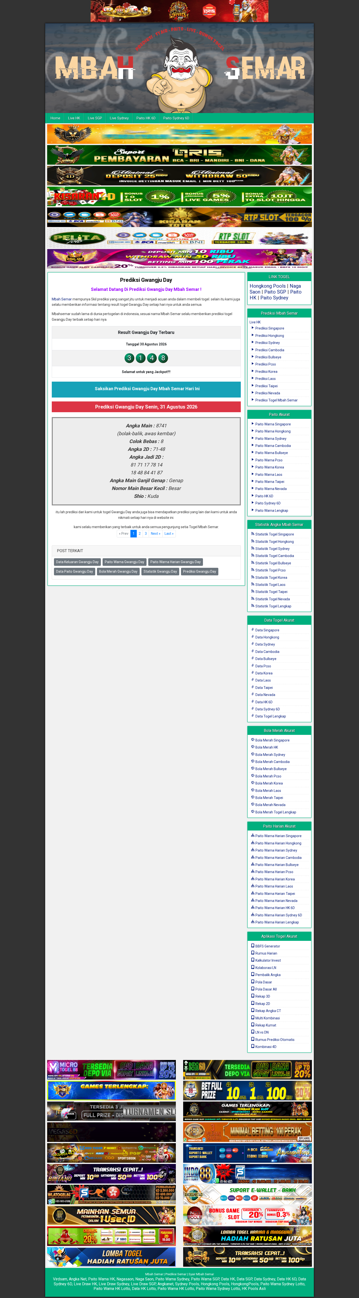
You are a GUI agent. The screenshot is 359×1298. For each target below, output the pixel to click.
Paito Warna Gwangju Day (124, 562)
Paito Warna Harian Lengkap (277, 922)
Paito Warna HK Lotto (112, 1288)
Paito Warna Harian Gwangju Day (175, 562)
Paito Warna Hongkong (273, 431)
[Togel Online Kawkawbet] (111, 1112)
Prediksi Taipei (266, 386)
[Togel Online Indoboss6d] (247, 1070)
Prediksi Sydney (267, 343)
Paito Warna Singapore (273, 424)
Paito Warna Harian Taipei (275, 894)
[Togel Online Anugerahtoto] (247, 1153)
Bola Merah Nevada (270, 805)
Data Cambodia (267, 652)
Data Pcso (263, 666)
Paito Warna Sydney (270, 439)
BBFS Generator (267, 946)
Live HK (74, 118)
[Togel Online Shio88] (247, 1236)
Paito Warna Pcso (269, 460)
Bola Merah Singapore (272, 740)
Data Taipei (264, 688)
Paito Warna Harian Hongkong (278, 843)
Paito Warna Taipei (269, 482)
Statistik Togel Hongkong (274, 542)
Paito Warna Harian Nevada (276, 901)
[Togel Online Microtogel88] (111, 1070)
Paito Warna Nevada (271, 489)
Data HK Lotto (144, 1288)
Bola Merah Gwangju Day (118, 571)
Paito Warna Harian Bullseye (277, 865)
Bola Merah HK (266, 747)
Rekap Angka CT (268, 1011)
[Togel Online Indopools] (247, 1216)
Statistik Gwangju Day (160, 571)
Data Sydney (265, 644)
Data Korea (264, 673)
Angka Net (77, 1279)
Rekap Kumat (265, 1025)
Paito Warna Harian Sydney (276, 850)
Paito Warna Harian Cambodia (278, 858)
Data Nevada (265, 695)
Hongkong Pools (268, 286)
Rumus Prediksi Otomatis (275, 1040)
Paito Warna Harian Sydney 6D (278, 915)
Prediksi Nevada (267, 393)
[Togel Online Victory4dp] (111, 1091)
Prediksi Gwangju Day (146, 280)
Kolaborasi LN (265, 968)
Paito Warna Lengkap (271, 510)
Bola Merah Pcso (268, 776)
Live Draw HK (85, 1284)
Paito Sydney (274, 298)
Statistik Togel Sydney (272, 549)
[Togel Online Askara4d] (111, 1153)
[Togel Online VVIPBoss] (179, 134)
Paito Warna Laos (268, 475)
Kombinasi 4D (265, 1047)
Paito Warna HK (101, 1279)
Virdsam (60, 1279)
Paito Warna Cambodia (273, 446)
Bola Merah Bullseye (271, 769)
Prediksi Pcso (265, 364)
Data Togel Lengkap (270, 716)
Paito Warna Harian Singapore (278, 836)
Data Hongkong (267, 637)
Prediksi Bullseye (268, 357)
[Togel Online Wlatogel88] (111, 1195)
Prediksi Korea (266, 372)
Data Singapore (267, 630)
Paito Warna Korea (269, 467)
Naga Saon (144, 1279)
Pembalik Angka (268, 975)
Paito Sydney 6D (176, 118)
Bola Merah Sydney (270, 755)
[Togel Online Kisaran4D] (179, 197)
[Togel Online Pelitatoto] (179, 238)
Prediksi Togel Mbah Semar (276, 400)
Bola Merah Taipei (269, 798)
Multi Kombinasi (267, 1018)
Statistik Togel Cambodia (274, 556)
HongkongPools (245, 1284)
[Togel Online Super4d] (179, 176)
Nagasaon (125, 1279)
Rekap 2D (262, 1004)
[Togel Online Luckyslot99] (247, 1091)
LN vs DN (262, 1032)
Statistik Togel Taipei (271, 592)
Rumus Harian (266, 953)
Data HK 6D (264, 702)
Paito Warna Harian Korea (275, 879)
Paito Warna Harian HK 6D (275, 908)
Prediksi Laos (265, 379)
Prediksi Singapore (269, 328)
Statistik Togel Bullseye (273, 563)
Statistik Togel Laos (270, 585)
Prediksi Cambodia (269, 350)
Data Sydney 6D (267, 709)
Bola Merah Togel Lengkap (275, 812)
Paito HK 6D (146, 118)
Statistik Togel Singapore (274, 534)
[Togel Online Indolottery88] (247, 1174)
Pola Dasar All (266, 989)
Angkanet (165, 1284)
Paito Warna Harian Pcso (274, 872)
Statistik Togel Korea (271, 578)
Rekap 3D (262, 996)
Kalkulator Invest (268, 960)
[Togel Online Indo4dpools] (111, 1257)
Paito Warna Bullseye (271, 453)
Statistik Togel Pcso (270, 570)
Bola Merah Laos (268, 791)
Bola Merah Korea (269, 783)
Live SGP (95, 118)
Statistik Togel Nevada (272, 599)
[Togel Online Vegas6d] (111, 1132)
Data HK (228, 1279)
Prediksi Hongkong (269, 336)
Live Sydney (119, 118)
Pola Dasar (263, 982)
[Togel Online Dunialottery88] (247, 1132)
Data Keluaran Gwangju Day (77, 562)
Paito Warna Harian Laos (274, 886)
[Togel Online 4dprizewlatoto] (111, 1216)
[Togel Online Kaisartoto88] (111, 1236)
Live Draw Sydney (114, 1284)
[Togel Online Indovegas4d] (247, 1257)
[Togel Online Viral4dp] (179, 259)
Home (55, 118)
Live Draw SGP (143, 1284)
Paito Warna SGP (205, 1279)
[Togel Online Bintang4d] (111, 1174)
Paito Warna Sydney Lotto (282, 1284)
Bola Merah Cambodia (272, 762)
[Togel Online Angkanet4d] (247, 1195)
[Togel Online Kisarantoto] (179, 217)
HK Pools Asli (254, 1288)
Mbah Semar (62, 299)
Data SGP (244, 1279)
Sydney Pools (187, 1284)
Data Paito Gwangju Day (74, 571)
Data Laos (263, 680)
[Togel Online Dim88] (179, 155)
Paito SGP (275, 292)
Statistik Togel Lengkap (273, 606)
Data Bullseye (265, 659)
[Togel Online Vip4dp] (247, 1112)
